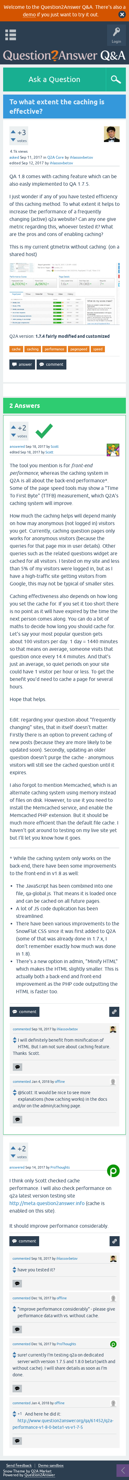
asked (14, 157)
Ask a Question (54, 79)
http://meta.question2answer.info (47, 1203)
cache (16, 349)
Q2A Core (55, 157)
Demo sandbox (51, 1466)
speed (97, 349)
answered (17, 446)
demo (29, 14)
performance (54, 349)
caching (33, 349)
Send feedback (19, 1466)
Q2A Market (41, 1471)
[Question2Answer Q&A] (64, 53)
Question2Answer (39, 1475)
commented (22, 1029)
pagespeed (78, 349)
